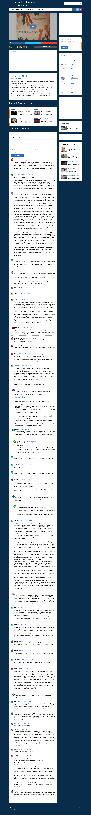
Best (43, 9)
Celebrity (62, 72)
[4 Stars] (19, 46)
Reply (28, 159)
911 (61, 58)
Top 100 (38, 9)
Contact (49, 9)
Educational (63, 85)
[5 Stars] (20, 46)
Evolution (62, 88)
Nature (72, 70)
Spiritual (72, 86)
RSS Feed (32, 808)
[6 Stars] (22, 46)
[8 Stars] (24, 46)
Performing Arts (74, 73)
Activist (62, 60)
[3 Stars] (18, 46)
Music (72, 66)
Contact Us (11, 808)
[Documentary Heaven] (22, 5)
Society (72, 83)
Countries (62, 79)
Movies (72, 64)
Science (72, 81)
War (72, 92)
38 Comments (19, 78)
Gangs (62, 90)
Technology (73, 90)
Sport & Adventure (74, 88)
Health (62, 92)
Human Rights (74, 60)
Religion (13, 78)
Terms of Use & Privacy (20, 808)
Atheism (62, 66)
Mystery (72, 68)
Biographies (63, 68)
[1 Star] (16, 46)
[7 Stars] (23, 46)
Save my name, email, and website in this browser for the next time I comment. (29, 152)
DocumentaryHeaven (21, 807)
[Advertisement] (33, 62)
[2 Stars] (17, 46)
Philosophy (73, 75)
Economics (63, 83)
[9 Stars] (25, 46)
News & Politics (74, 72)
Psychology (73, 77)
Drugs (62, 81)
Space (72, 85)
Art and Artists (63, 64)
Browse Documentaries (16, 9)
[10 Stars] (26, 46)
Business (62, 70)
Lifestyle (72, 62)
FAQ (27, 808)
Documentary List (29, 9)
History (72, 58)
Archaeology (63, 62)
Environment (63, 86)
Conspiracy (63, 77)
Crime (62, 73)
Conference (63, 75)
